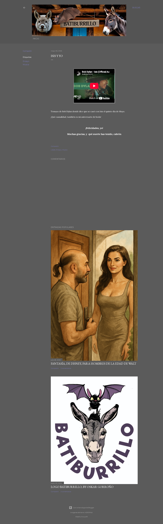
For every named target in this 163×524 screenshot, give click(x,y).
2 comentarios (66, 368)
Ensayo (26, 61)
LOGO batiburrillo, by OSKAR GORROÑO (82, 487)
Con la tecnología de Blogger (83, 508)
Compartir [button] (27, 51)
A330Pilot (89, 512)
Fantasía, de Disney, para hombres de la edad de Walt (93, 363)
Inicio (36, 39)
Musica (26, 64)
